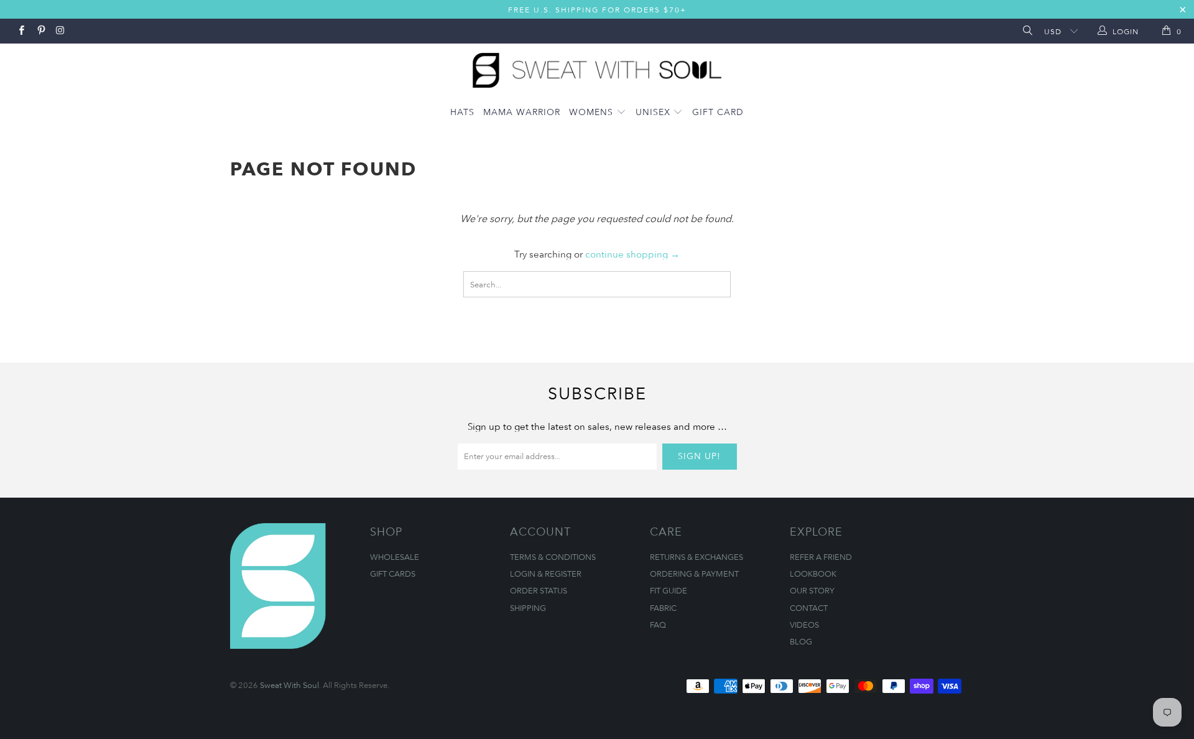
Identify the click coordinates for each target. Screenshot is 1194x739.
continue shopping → (632, 254)
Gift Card (718, 111)
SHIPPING (528, 608)
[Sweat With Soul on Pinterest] (40, 31)
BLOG (801, 641)
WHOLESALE (394, 557)
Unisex (654, 111)
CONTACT (809, 608)
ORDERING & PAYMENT (694, 574)
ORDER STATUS (538, 590)
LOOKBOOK (813, 574)
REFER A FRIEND (821, 557)
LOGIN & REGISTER (545, 574)
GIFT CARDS (392, 574)
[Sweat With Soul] (597, 67)
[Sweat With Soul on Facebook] (21, 31)
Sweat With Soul (289, 685)
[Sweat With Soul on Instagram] (60, 31)
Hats (462, 111)
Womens (592, 111)
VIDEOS (804, 625)
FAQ (658, 625)
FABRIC (663, 608)
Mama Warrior (521, 111)
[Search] (1026, 31)
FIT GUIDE (668, 590)
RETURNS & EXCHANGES (696, 557)
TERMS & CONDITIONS (553, 557)
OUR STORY (812, 590)
